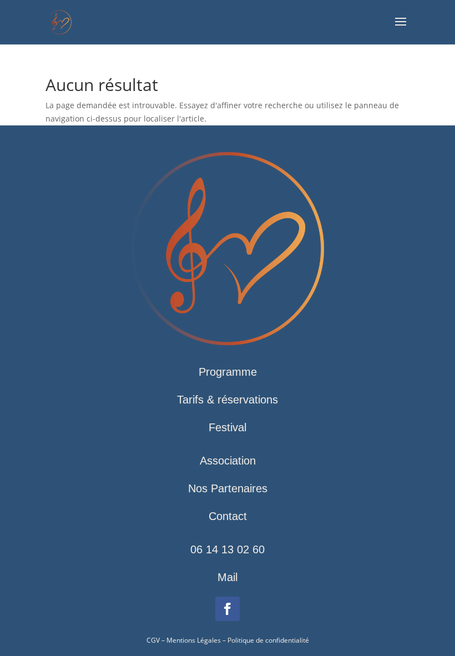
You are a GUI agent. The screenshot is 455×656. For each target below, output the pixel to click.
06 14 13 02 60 (227, 549)
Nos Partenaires (227, 488)
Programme (228, 372)
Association (228, 461)
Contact (228, 516)
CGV (153, 640)
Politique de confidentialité (268, 640)
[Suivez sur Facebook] (227, 609)
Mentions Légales (193, 640)
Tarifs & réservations (227, 399)
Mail (227, 577)
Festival (227, 427)
